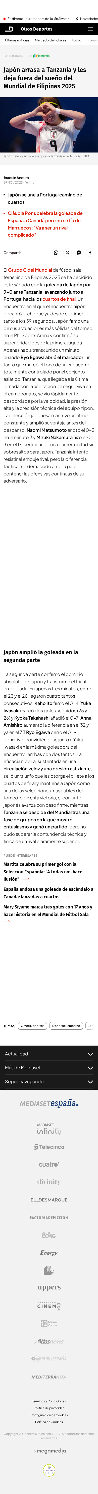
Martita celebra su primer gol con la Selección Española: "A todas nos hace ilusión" (43, 872)
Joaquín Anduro (16, 177)
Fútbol (77, 40)
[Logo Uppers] (49, 1288)
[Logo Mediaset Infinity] (49, 1129)
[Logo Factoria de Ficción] (49, 1217)
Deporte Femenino (66, 1025)
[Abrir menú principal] (90, 29)
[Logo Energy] (49, 1253)
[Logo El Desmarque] (49, 1200)
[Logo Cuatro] (49, 1164)
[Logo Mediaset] (49, 1106)
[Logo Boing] (49, 1235)
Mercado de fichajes (50, 40)
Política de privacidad (49, 1408)
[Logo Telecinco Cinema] (49, 1306)
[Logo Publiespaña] (49, 1359)
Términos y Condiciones (49, 1401)
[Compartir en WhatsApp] (56, 253)
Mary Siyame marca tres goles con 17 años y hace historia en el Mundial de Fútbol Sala (48, 910)
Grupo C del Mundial (30, 270)
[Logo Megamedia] (51, 1451)
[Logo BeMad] (49, 1270)
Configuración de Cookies (49, 1415)
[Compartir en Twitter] (67, 253)
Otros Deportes (37, 29)
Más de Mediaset (23, 1067)
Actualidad (16, 1053)
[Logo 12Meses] (49, 1323)
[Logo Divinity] (49, 1182)
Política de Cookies (49, 1422)
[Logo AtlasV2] (49, 1341)
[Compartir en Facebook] (90, 253)
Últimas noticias (17, 40)
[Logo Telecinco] (49, 1147)
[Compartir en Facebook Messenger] (78, 253)
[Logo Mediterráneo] (49, 1377)
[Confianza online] (49, 1475)
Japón (92, 1025)
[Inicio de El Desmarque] (9, 29)
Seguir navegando (24, 1081)
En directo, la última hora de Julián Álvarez (38, 19)
